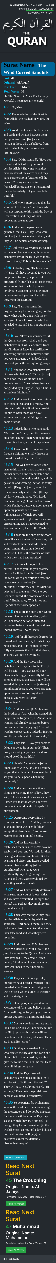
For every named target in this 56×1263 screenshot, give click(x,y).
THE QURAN (10, 1259)
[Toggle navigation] (50, 1259)
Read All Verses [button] (16, 1203)
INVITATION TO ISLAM (40, 13)
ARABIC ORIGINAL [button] (15, 1157)
